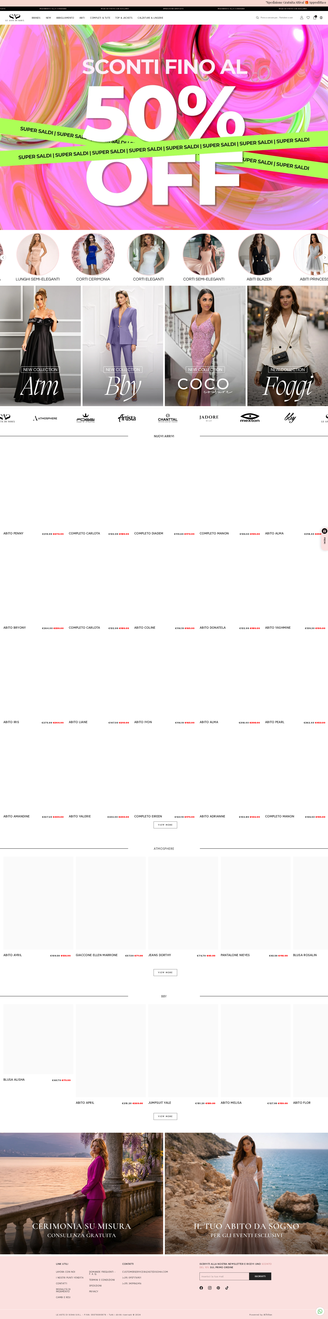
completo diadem (148, 533)
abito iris (11, 722)
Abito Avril (12, 955)
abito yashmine (278, 627)
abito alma (274, 533)
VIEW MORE (165, 825)
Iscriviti (260, 1276)
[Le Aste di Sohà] (25, 257)
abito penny (13, 533)
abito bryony (14, 627)
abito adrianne (212, 816)
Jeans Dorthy (159, 955)
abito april (85, 1102)
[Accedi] (301, 17)
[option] (164, 127)
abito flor (302, 1102)
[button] (3, 258)
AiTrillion (268, 1314)
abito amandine (16, 816)
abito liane (78, 722)
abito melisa (231, 1102)
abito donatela (213, 627)
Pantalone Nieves (235, 955)
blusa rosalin (305, 955)
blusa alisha (14, 1079)
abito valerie (80, 816)
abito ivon (143, 722)
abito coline (144, 627)
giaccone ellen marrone (97, 955)
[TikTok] (227, 1288)
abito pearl (274, 722)
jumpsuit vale (159, 1102)
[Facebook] (201, 1288)
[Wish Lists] (308, 17)
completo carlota (84, 533)
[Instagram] (209, 1288)
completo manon (214, 533)
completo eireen (148, 816)
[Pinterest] (218, 1288)
